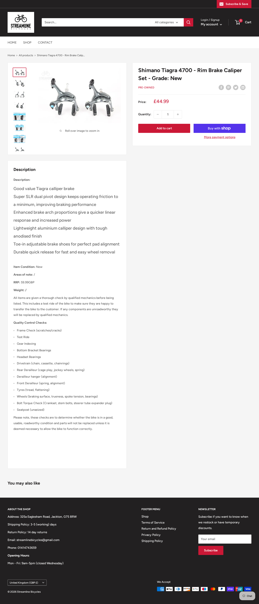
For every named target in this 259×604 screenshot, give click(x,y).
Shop (145, 516)
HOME (12, 42)
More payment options (219, 137)
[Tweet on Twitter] (235, 87)
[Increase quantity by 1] (178, 114)
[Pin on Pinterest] (228, 87)
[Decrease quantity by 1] (158, 114)
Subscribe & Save (237, 4)
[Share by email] (243, 87)
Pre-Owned (146, 87)
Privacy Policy (151, 535)
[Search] (188, 22)
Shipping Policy (152, 541)
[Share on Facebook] (221, 87)
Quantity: (144, 114)
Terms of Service (153, 522)
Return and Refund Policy (158, 528)
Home (11, 55)
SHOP (27, 42)
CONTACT (45, 42)
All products (26, 55)
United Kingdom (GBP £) (24, 582)
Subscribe (211, 550)
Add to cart (164, 128)
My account (210, 24)
